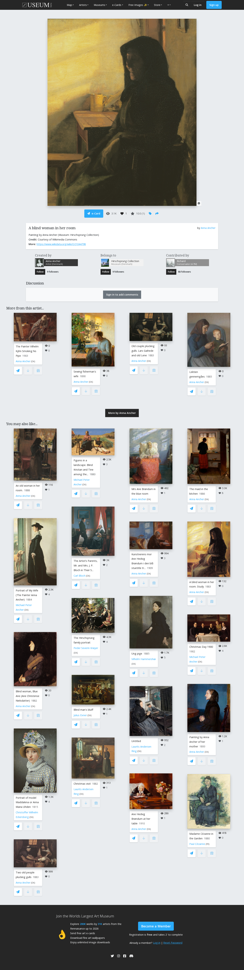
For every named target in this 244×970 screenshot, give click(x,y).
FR (207, 844)
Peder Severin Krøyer (86, 648)
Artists (83, 5)
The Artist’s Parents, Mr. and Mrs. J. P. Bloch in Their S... (86, 565)
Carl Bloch (79, 575)
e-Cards (116, 5)
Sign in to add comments (122, 294)
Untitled (136, 741)
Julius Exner (80, 715)
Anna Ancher (208, 228)
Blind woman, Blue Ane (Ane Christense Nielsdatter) (27, 696)
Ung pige (136, 653)
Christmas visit (82, 783)
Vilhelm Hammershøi (143, 659)
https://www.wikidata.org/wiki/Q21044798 (61, 244)
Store (157, 5)
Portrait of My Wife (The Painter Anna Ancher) (27, 595)
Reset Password (172, 942)
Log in (197, 5)
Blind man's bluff (83, 709)
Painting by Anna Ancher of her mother (199, 741)
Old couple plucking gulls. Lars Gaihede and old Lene (143, 350)
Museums (99, 5)
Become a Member (156, 926)
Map (69, 5)
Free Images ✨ (137, 5)
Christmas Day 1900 (201, 646)
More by (122, 413)
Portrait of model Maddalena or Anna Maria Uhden (27, 802)
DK (33, 361)
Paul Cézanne (197, 844)
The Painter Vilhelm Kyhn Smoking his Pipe (27, 351)
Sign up (214, 5)
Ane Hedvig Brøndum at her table (140, 818)
